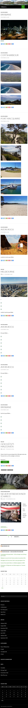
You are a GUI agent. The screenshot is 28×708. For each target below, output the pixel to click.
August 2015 (3, 630)
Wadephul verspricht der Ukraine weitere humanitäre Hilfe (13, 558)
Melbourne (8, 271)
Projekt (2, 649)
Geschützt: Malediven (7, 445)
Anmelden (3, 667)
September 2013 (4, 638)
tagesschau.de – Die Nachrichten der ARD (12, 551)
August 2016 (3, 625)
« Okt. (2, 588)
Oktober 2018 (4, 623)
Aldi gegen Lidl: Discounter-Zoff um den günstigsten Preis (13, 560)
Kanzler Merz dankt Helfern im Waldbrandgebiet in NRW (13, 562)
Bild (3, 274)
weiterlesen (4, 526)
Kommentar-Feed (4, 672)
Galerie (3, 449)
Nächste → (17, 536)
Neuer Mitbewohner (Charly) (13, 495)
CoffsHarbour (10, 55)
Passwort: (3, 459)
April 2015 (3, 633)
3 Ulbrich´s (4, 7)
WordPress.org (4, 675)
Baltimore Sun (5, 546)
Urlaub (2, 269)
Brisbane (6, 14)
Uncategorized (4, 12)
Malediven (4, 469)
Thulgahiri (10, 469)
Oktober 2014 (4, 635)
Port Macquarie (10, 118)
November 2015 (4, 628)
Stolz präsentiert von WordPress (6, 706)
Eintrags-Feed (4, 670)
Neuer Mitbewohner (5, 491)
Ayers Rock (7, 229)
